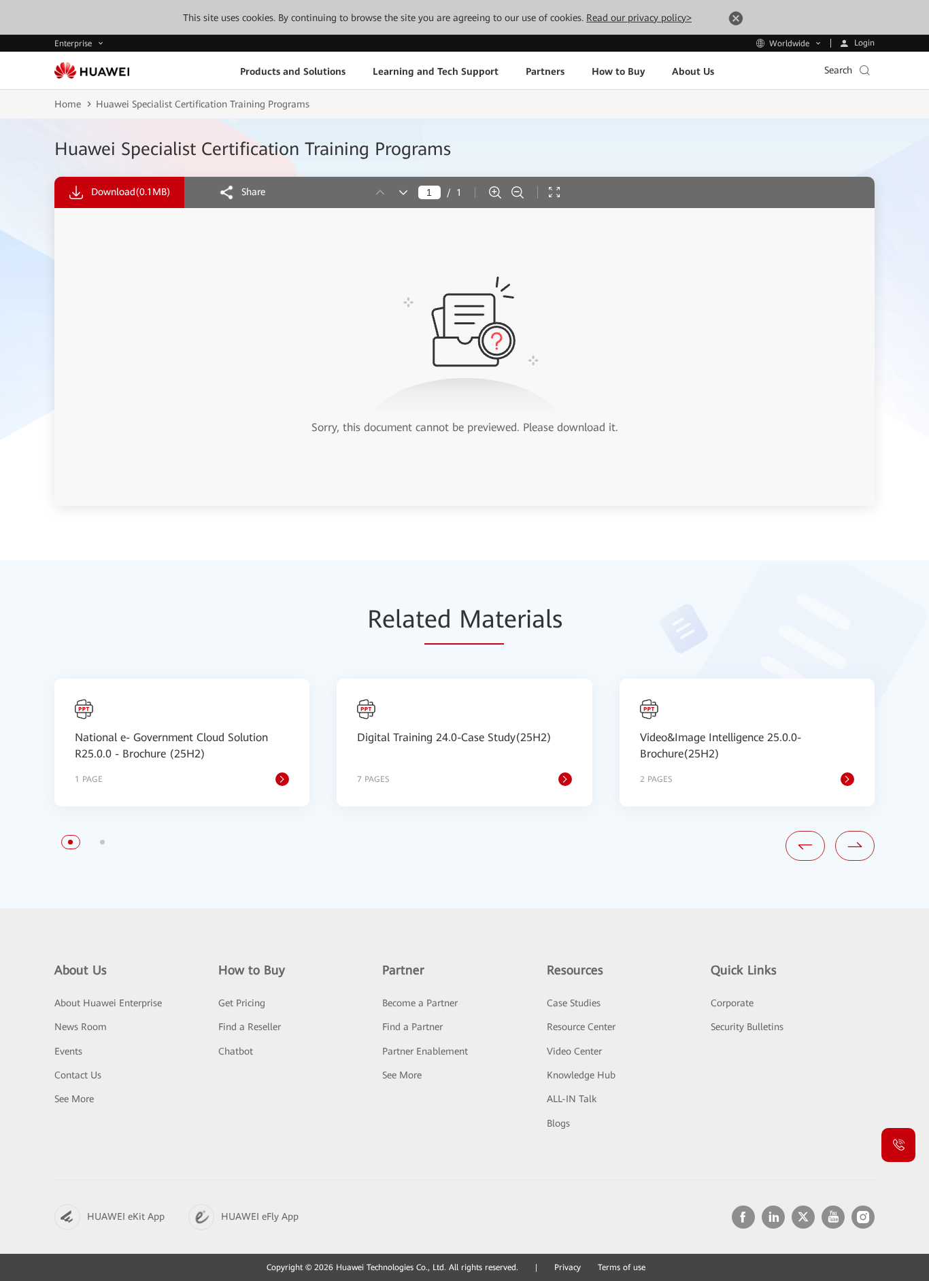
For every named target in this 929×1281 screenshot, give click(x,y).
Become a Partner (420, 1002)
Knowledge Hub (581, 1075)
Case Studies (574, 1002)
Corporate (732, 1002)
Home (67, 104)
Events (68, 1051)
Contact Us (77, 1075)
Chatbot (235, 1051)
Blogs (558, 1123)
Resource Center (581, 1026)
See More (74, 1098)
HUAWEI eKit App (126, 1216)
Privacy (567, 1267)
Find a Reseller (249, 1026)
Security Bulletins (747, 1026)
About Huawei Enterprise (108, 1002)
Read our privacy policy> (639, 17)
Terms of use (621, 1267)
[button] (70, 842)
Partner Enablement (425, 1051)
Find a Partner (412, 1026)
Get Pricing (241, 1002)
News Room (80, 1026)
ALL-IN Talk (571, 1098)
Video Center (574, 1051)
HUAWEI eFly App (260, 1216)
